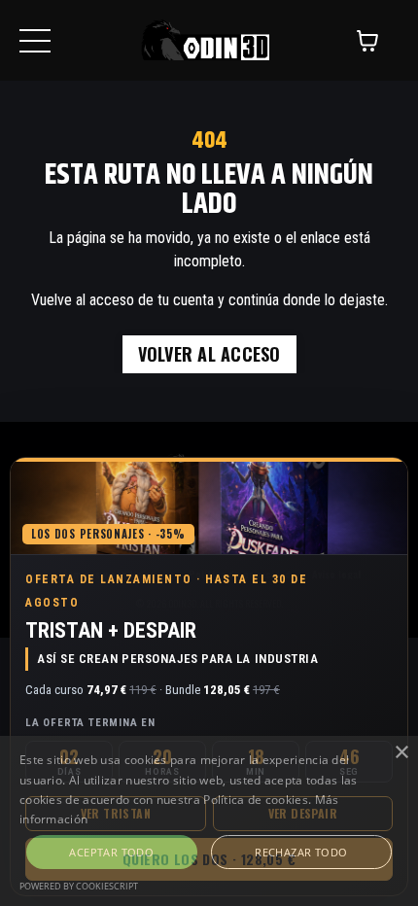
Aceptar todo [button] (111, 852)
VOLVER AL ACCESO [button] (209, 353)
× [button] (401, 753)
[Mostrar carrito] (367, 40)
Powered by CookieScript (78, 886)
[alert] (209, 821)
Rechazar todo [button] (301, 852)
